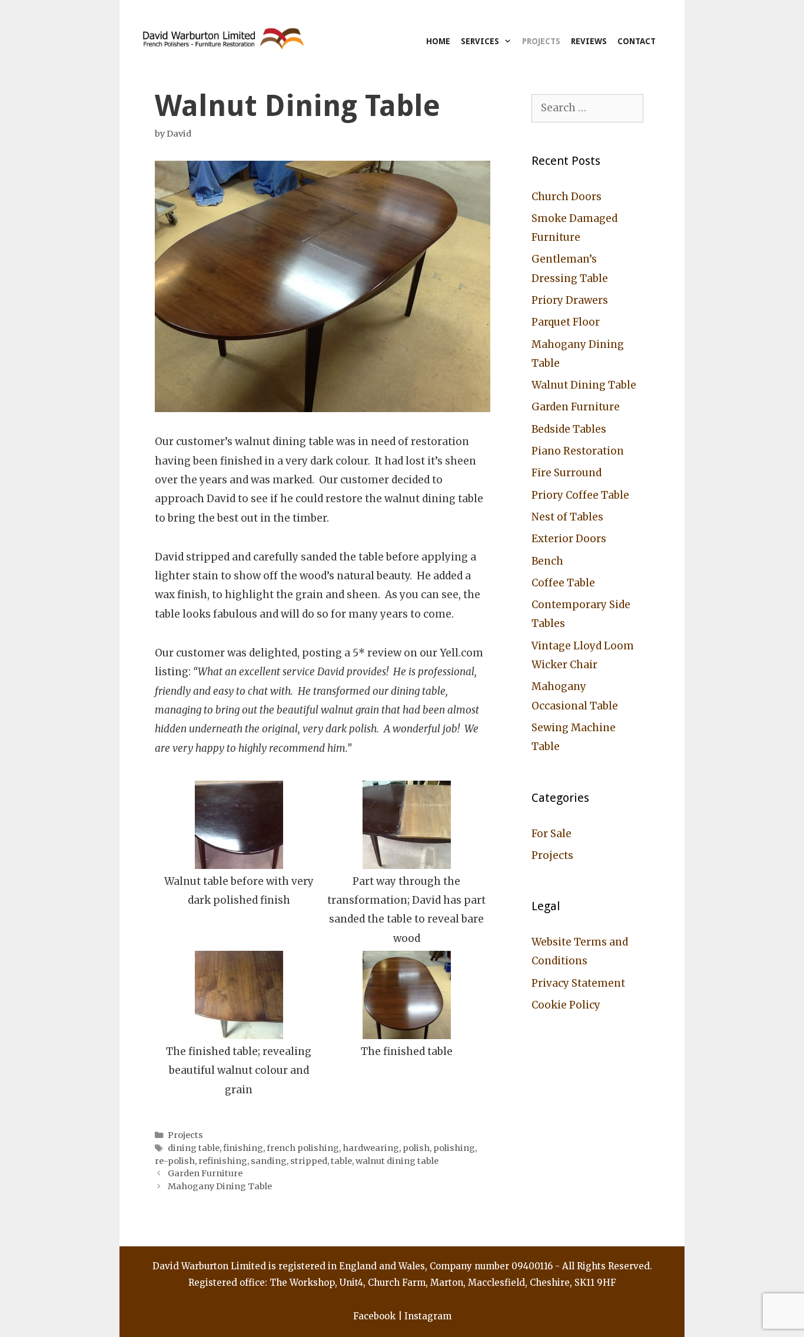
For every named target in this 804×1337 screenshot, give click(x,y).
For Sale (551, 833)
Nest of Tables (567, 516)
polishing (454, 1148)
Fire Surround (566, 472)
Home (438, 41)
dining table (194, 1148)
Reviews (589, 41)
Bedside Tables (568, 429)
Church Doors (566, 196)
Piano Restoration (577, 450)
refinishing (222, 1161)
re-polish (175, 1161)
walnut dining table (397, 1161)
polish (416, 1148)
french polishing (303, 1148)
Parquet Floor (565, 322)
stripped (308, 1161)
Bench (547, 561)
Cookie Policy (565, 1004)
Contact (636, 41)
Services (480, 41)
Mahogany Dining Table (220, 1186)
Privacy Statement (578, 983)
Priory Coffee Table (580, 495)
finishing (243, 1148)
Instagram (427, 1316)
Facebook (374, 1316)
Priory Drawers (569, 300)
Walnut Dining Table (583, 385)
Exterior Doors (568, 538)
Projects (541, 41)
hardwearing (371, 1148)
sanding (269, 1161)
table (341, 1161)
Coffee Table (563, 582)
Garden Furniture (205, 1173)
